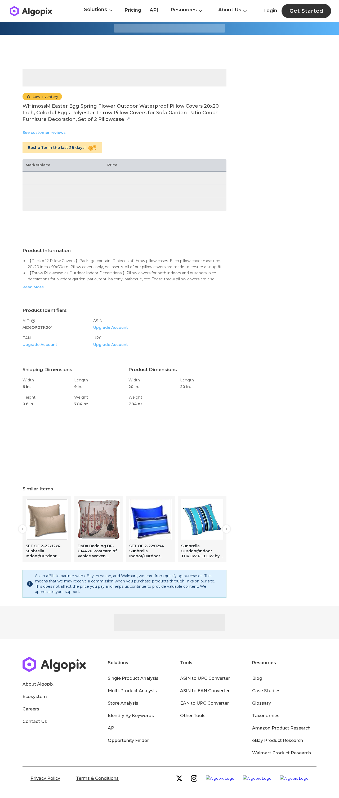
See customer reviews (44, 132)
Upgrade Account (110, 327)
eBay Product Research (277, 740)
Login (270, 10)
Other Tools (193, 715)
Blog (257, 678)
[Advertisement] (169, 52)
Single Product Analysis (133, 678)
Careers (31, 709)
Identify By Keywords (131, 715)
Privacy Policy (45, 778)
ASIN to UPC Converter (205, 678)
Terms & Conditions (97, 778)
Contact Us (35, 721)
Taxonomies (265, 715)
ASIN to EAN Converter (205, 690)
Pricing (132, 10)
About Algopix (38, 684)
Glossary (261, 703)
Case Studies (266, 690)
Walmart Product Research (281, 752)
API (154, 10)
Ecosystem (35, 696)
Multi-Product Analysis (132, 690)
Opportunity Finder (128, 740)
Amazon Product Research (281, 728)
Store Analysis (123, 703)
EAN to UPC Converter (204, 703)
